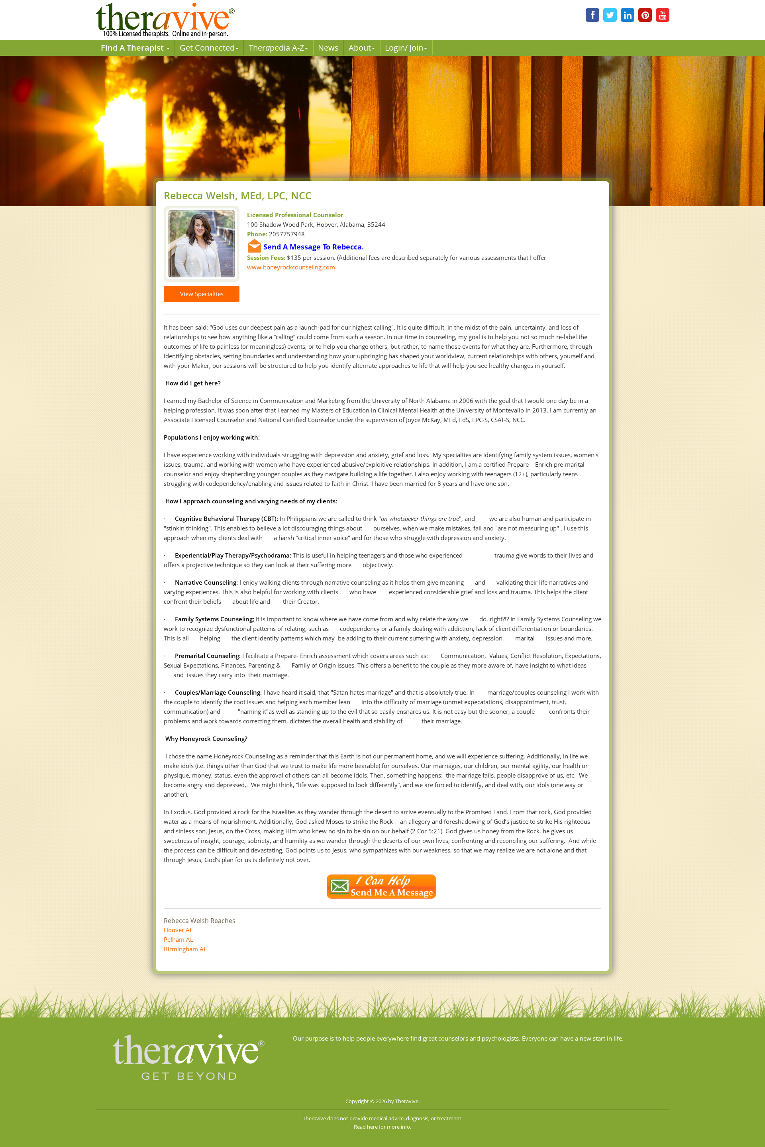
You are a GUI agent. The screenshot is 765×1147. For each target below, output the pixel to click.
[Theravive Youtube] (662, 15)
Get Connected (207, 47)
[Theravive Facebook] (592, 15)
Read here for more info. (382, 1126)
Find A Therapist (133, 47)
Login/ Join (404, 47)
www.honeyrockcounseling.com (291, 267)
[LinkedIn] (627, 15)
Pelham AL (178, 939)
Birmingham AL (185, 949)
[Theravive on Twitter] (610, 15)
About (360, 47)
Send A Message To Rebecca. (313, 246)
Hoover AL (178, 930)
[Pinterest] (645, 15)
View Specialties (202, 294)
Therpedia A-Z (276, 47)
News (328, 47)
